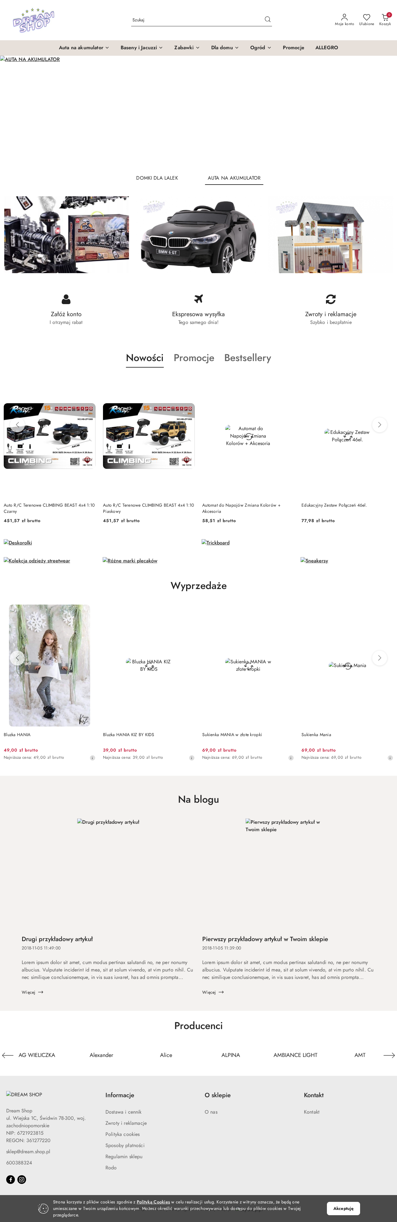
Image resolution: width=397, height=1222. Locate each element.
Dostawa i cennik (123, 1111)
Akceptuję (343, 1208)
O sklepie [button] (218, 1095)
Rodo (111, 1167)
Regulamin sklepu (124, 1156)
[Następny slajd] (383, 112)
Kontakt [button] (313, 1095)
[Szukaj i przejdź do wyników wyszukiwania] (267, 20)
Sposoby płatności (125, 1145)
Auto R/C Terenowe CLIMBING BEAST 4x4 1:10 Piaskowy (53, 508)
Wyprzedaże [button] (199, 585)
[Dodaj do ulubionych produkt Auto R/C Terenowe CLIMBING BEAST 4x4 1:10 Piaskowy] (93, 382)
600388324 (19, 1162)
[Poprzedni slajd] (13, 112)
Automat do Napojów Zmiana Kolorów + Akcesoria (147, 508)
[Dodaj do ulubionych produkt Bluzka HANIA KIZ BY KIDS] (187, 611)
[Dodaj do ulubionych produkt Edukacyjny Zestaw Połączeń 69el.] (390, 382)
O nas (211, 1111)
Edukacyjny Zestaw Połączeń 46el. (239, 505)
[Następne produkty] (379, 425)
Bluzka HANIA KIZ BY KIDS (128, 734)
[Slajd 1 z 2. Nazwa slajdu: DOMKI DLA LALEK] (198, 112)
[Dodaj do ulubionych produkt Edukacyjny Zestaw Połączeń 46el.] (291, 382)
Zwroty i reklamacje (126, 1123)
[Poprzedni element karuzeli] (8, 1055)
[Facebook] (10, 1179)
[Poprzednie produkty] (17, 425)
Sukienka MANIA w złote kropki (232, 734)
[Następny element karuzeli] (389, 1055)
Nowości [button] (145, 358)
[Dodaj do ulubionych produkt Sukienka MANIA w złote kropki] (287, 611)
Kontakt (311, 1111)
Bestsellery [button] (247, 358)
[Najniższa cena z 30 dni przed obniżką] (192, 758)
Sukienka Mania (316, 734)
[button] (84, 48)
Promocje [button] (194, 358)
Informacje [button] (119, 1095)
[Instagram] (21, 1179)
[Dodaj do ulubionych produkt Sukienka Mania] (386, 611)
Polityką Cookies (153, 1202)
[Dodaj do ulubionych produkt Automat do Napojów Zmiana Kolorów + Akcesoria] (192, 382)
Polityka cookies (122, 1134)
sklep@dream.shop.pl (28, 1151)
